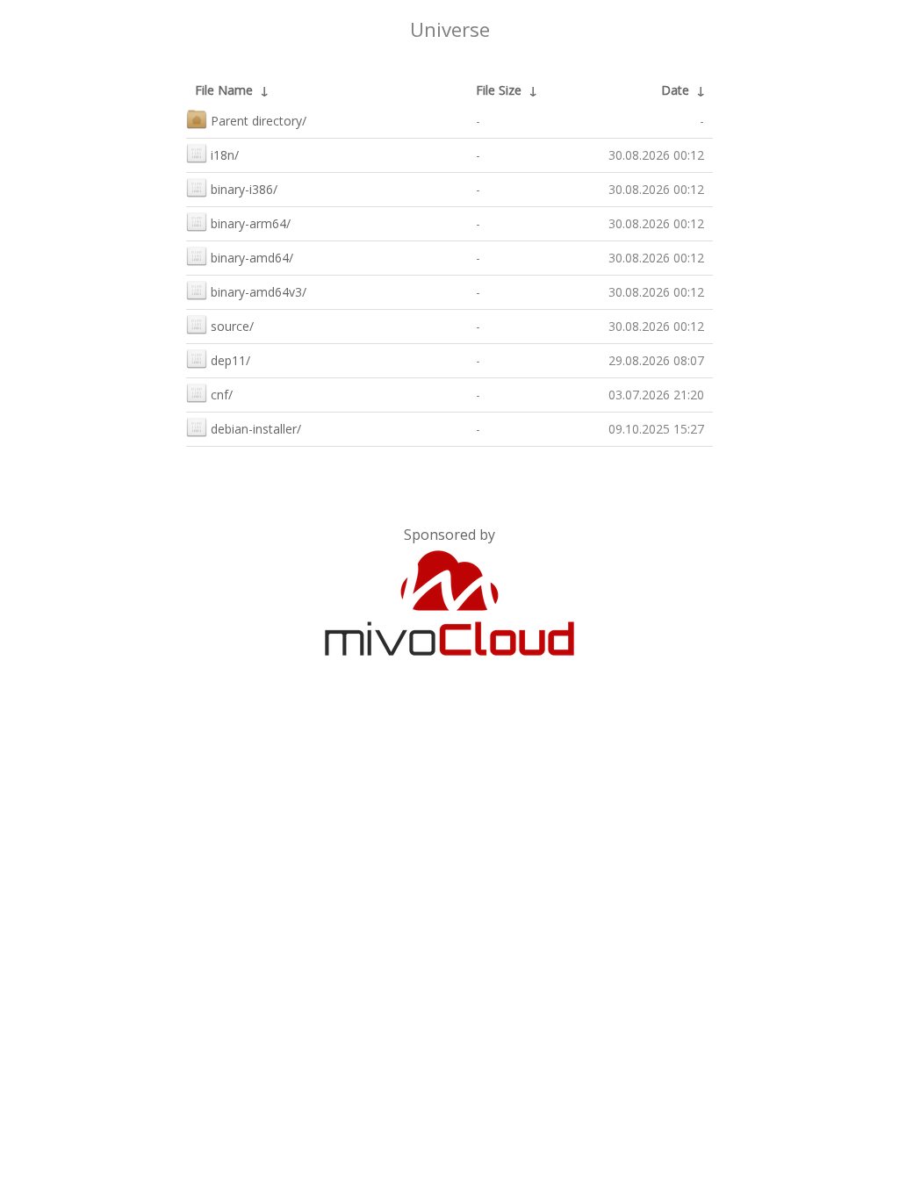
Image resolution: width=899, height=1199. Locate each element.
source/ (232, 326)
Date (675, 90)
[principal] (449, 652)
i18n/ (225, 155)
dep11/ (230, 360)
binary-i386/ (244, 189)
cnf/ (222, 394)
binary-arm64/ (251, 223)
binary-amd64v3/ (258, 292)
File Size (498, 90)
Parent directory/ (258, 120)
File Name (224, 90)
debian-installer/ (256, 428)
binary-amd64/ (252, 257)
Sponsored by (449, 534)
